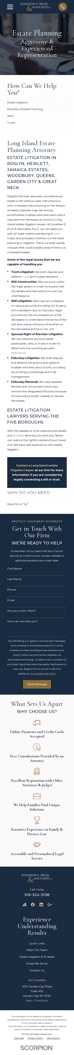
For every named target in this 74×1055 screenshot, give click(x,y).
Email (11, 600)
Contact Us (37, 970)
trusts (25, 276)
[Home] (35, 7)
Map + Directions (37, 1000)
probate (18, 435)
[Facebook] (33, 905)
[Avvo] (24, 905)
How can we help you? (22, 621)
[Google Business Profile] (50, 905)
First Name (14, 568)
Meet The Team (37, 950)
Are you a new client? (21, 610)
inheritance (18, 352)
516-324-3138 (37, 895)
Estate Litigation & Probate (37, 956)
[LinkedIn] (41, 905)
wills (57, 233)
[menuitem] (19, 1038)
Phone (11, 589)
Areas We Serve (36, 963)
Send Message (37, 684)
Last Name (14, 579)
